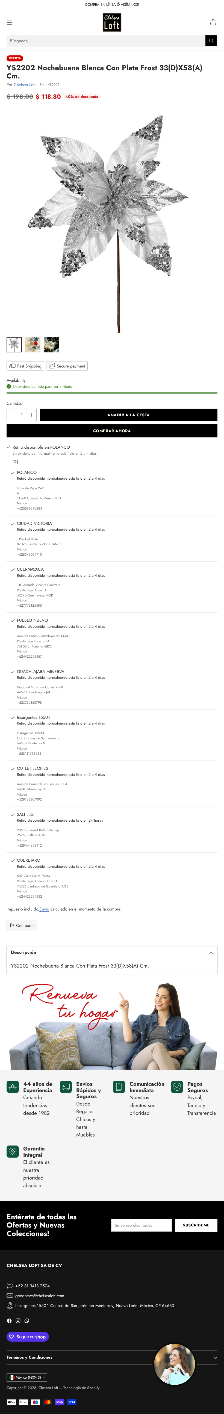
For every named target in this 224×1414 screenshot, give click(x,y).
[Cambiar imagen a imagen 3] (51, 344)
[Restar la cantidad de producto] (12, 415)
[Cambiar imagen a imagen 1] (14, 344)
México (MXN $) (28, 1377)
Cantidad (15, 403)
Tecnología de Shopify (81, 1387)
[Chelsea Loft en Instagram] (18, 1321)
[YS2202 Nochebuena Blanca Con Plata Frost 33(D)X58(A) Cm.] (112, 220)
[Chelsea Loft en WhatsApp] (26, 1321)
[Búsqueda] (211, 41)
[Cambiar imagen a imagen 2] (32, 344)
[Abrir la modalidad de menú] (9, 22)
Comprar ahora (112, 431)
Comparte (25, 925)
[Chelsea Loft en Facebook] (9, 1321)
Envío (44, 909)
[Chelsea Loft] (112, 22)
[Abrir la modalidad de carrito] (213, 22)
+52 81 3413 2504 (32, 1286)
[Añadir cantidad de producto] (31, 415)
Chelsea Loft (25, 84)
